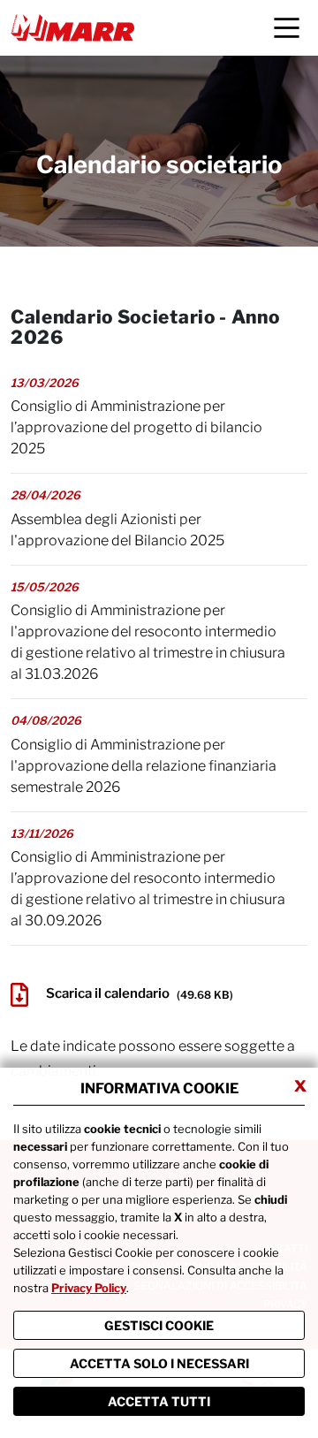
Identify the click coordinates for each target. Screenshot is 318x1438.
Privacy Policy (88, 1288)
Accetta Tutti (159, 1401)
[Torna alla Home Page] (72, 28)
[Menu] (286, 27)
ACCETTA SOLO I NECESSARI (159, 1363)
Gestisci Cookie (159, 1325)
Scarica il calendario (139, 994)
